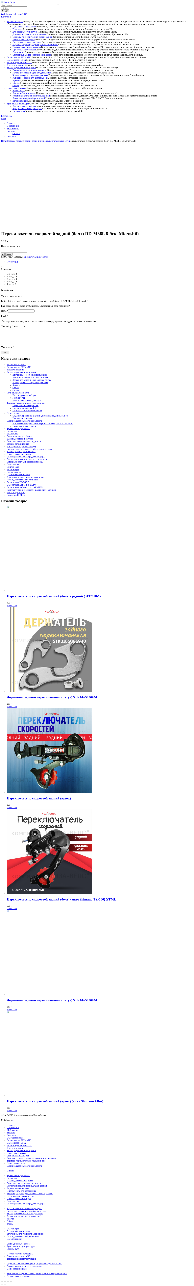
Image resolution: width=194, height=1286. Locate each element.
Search (5, 11)
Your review (7, 347)
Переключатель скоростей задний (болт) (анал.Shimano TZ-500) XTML (61, 899)
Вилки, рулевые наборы (24, 106)
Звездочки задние (15, 65)
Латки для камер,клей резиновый (28, 98)
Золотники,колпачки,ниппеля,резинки (31, 95)
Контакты (11, 136)
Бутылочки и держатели (24, 26)
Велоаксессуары (15, 21)
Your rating (7, 326)
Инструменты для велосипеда (26, 42)
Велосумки (12, 433)
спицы (15, 85)
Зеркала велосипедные (23, 39)
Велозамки (17, 29)
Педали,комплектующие (24, 426)
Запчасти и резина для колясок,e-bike (30, 78)
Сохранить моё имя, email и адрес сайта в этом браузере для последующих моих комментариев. (51, 321)
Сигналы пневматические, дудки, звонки (32, 37)
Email (4, 316)
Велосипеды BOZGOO (18, 482)
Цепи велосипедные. (22, 418)
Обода (15, 83)
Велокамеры (18, 90)
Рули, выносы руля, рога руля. (27, 108)
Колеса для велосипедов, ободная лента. (31, 72)
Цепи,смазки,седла (16, 413)
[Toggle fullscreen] (8, 1281)
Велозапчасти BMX (16, 60)
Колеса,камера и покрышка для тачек (30, 75)
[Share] (5, 1281)
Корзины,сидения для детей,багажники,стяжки (35, 44)
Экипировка (13, 467)
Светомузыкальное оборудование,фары (31, 55)
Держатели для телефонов (19, 436)
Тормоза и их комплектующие (27, 410)
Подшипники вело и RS (24, 408)
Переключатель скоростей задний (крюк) (39, 798)
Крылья (16, 80)
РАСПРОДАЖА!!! (16, 492)
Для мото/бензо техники (24, 93)
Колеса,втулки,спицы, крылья (21, 67)
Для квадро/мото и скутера (25, 32)
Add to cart (6, 254)
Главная (10, 123)
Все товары (6, 116)
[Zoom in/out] (11, 1281)
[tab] (100, 261)
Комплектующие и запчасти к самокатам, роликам (31, 490)
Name (4, 311)
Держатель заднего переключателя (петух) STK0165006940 (52, 697)
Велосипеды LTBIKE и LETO (21, 485)
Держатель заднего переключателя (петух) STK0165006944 (52, 1000)
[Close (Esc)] (2, 1281)
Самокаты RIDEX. (16, 495)
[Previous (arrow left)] (2, 1284)
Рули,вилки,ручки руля (18, 103)
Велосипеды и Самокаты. (19, 62)
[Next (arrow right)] (5, 1284)
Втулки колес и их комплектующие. (29, 70)
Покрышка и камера (16, 88)
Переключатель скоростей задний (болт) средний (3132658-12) (55, 596)
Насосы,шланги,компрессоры (26, 47)
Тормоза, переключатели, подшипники (25, 141)
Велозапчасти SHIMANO (19, 57)
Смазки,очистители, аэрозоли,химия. (25, 462)
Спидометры (18, 52)
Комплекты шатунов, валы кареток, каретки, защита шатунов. (42, 423)
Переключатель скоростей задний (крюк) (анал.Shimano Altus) (55, 1101)
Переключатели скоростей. (57, 141)
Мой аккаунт (13, 128)
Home (4, 141)
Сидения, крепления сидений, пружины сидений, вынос (40, 416)
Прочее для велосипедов (24, 49)
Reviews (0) (12, 261)
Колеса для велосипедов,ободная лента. (31, 380)
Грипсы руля (18, 111)
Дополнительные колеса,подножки (29, 34)
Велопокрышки (20, 101)
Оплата (16, 133)
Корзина (11, 131)
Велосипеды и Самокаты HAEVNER (25, 487)
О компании (13, 126)
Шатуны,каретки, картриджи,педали (24, 421)
